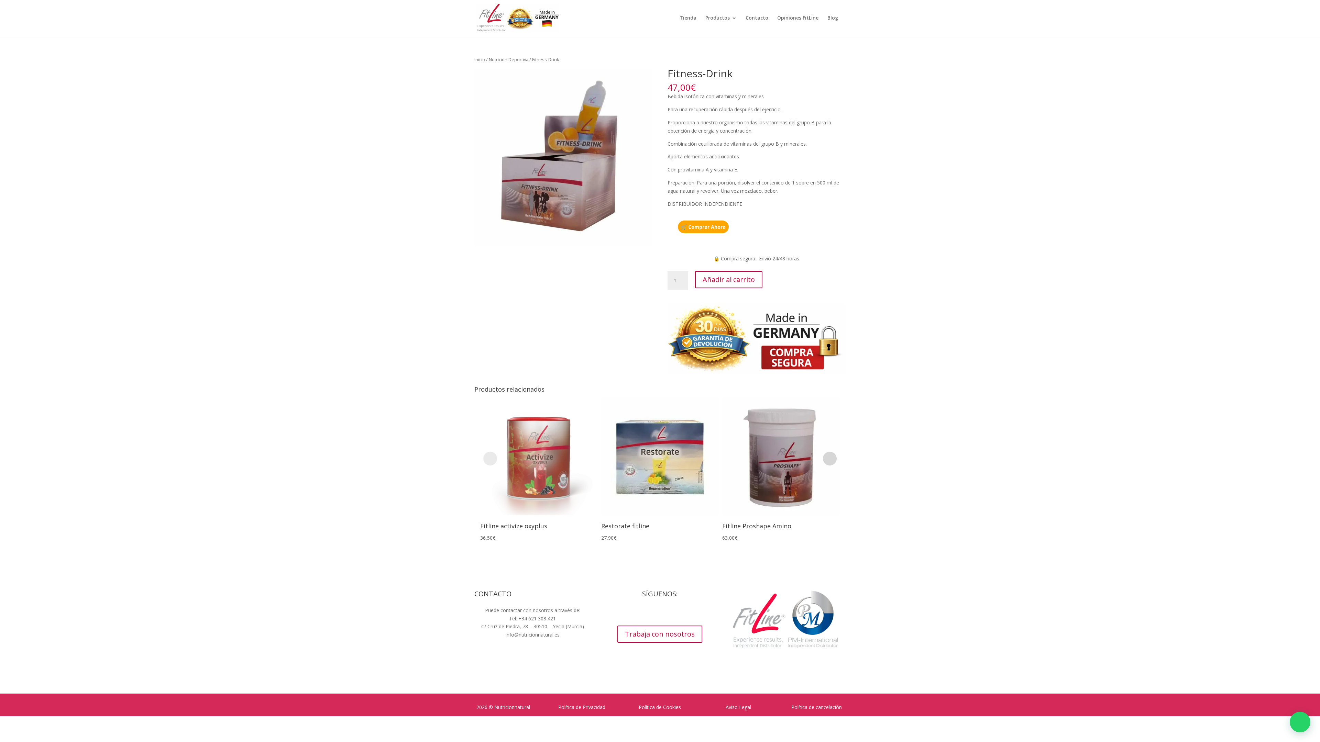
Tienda (688, 18)
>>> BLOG (532, 647)
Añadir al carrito (729, 279)
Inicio (479, 59)
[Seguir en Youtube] (666, 611)
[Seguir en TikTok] (680, 611)
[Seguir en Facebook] (639, 611)
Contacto (757, 18)
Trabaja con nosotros (660, 634)
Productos (717, 18)
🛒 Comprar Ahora (703, 227)
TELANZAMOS (552, 661)
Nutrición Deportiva (508, 59)
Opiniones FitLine (797, 18)
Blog (832, 18)
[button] (1300, 722)
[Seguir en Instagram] (653, 611)
